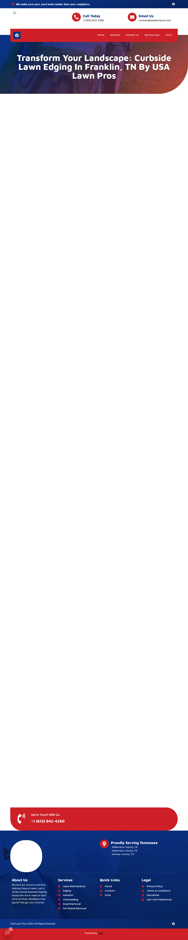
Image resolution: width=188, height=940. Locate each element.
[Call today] (76, 17)
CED (100, 933)
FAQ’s (168, 35)
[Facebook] (173, 4)
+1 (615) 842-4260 (47, 821)
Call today (91, 16)
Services (115, 35)
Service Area (152, 35)
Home (100, 35)
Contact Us (132, 35)
